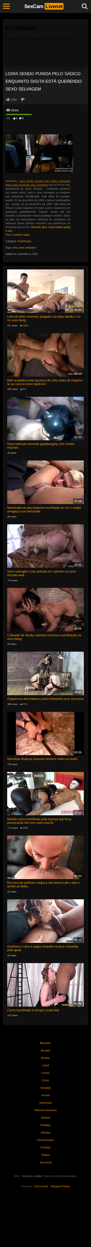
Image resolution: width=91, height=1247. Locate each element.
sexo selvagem (27, 247)
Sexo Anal (45, 1162)
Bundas (45, 1058)
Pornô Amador (45, 1140)
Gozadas (45, 1087)
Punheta (45, 1147)
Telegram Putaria (60, 1186)
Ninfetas (45, 1117)
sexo (15, 247)
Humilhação (24, 241)
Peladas (45, 1132)
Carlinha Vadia (21, 234)
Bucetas (45, 1050)
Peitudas (45, 1125)
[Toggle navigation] (6, 6)
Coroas (45, 1072)
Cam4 (45, 1065)
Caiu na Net (41, 1186)
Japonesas (45, 1102)
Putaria (45, 1155)
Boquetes (45, 1043)
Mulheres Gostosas (45, 1110)
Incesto (45, 1095)
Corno (45, 1080)
